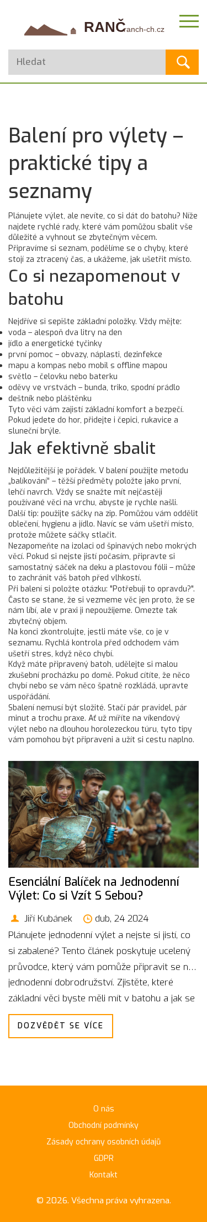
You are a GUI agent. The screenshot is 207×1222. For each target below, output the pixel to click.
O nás (103, 1109)
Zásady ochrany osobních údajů (103, 1142)
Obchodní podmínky (103, 1125)
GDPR (104, 1158)
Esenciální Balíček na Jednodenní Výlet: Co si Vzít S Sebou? (93, 888)
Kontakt (103, 1175)
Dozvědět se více (61, 1026)
